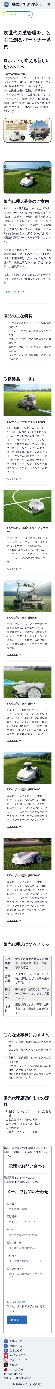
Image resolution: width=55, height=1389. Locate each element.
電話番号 (13, 1216)
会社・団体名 (14, 1242)
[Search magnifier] (29, 15)
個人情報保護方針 (17, 1302)
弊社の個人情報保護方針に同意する (27, 1308)
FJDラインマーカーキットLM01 (26, 421)
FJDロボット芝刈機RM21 (22, 617)
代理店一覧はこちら (15, 291)
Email (11, 1229)
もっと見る (14, 479)
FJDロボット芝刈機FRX (21, 703)
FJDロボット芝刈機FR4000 (23, 789)
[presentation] (27, 400)
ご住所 (11, 1255)
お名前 (11, 1203)
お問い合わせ (15, 1268)
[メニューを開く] (48, 4)
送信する (17, 1320)
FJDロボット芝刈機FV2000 (23, 875)
